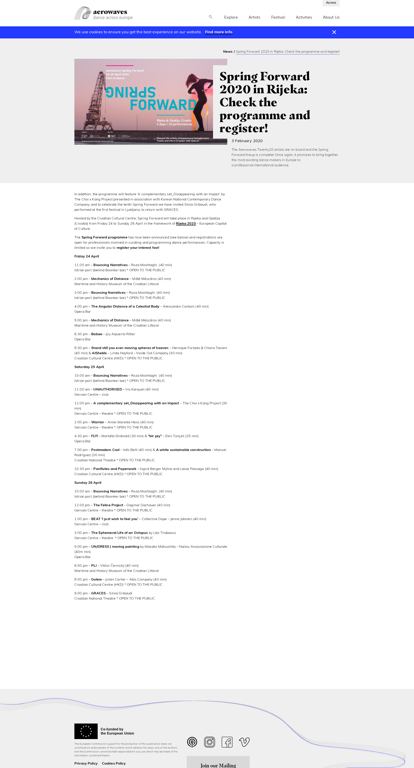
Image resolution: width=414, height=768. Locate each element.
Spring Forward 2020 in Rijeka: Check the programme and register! (288, 52)
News (228, 52)
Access (331, 3)
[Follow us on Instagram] (209, 743)
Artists (254, 18)
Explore (231, 18)
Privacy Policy (86, 763)
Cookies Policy (114, 763)
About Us (331, 18)
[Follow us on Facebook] (227, 743)
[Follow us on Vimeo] (244, 743)
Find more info (218, 32)
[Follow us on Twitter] (192, 745)
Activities (304, 18)
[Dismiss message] (334, 32)
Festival (278, 18)
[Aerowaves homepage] (103, 13)
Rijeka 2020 (186, 223)
